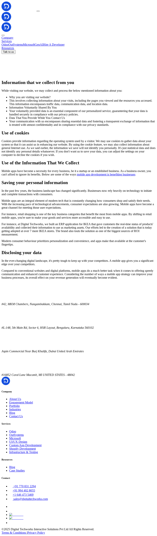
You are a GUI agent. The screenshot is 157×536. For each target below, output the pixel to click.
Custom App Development (25, 445)
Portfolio (14, 406)
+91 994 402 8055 (24, 490)
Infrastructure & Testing (23, 452)
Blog (12, 412)
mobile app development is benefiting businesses (106, 174)
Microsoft (29, 44)
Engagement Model (21, 402)
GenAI (39, 44)
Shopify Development (22, 448)
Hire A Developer (54, 44)
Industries (15, 409)
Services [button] (7, 41)
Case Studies (17, 470)
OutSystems (15, 44)
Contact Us (16, 416)
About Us (15, 399)
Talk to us (8, 51)
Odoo (5, 44)
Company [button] (7, 37)
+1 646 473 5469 (23, 494)
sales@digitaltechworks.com (30, 499)
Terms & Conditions (14, 532)
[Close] (3, 35)
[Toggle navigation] (38, 11)
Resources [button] (8, 48)
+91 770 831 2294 (24, 486)
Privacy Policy (36, 532)
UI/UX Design (18, 441)
